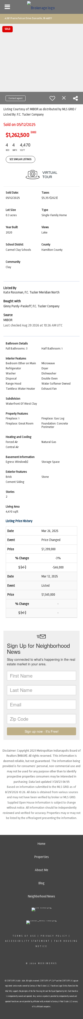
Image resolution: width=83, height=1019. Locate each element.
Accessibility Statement (27, 941)
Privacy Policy (54, 936)
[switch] (52, 98)
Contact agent (16, 98)
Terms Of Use (24, 936)
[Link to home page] (41, 7)
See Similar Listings (20, 159)
